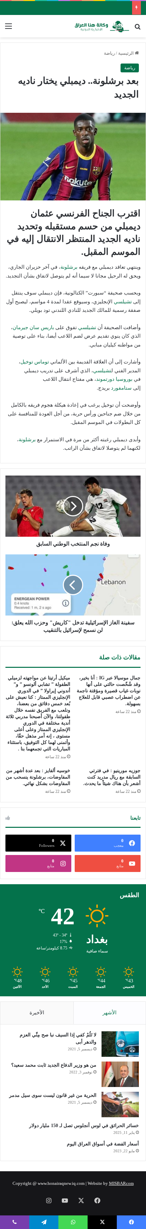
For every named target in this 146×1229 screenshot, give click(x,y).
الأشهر (109, 1012)
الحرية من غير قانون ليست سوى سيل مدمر (52, 1095)
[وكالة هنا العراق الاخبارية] (102, 26)
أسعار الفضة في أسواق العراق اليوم (103, 1143)
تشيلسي (123, 301)
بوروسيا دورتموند (114, 379)
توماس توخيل (34, 361)
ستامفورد (121, 388)
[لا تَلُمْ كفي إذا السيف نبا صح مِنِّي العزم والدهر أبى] (120, 1044)
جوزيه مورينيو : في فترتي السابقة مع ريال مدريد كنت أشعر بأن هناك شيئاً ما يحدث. (112, 777)
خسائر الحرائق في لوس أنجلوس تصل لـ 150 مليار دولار (84, 1125)
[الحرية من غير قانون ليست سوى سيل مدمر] (120, 1104)
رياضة (109, 53)
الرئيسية (126, 53)
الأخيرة (37, 1012)
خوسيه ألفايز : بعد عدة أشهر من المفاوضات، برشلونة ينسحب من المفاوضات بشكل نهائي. (38, 777)
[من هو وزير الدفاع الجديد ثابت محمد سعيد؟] (120, 1074)
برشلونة (68, 267)
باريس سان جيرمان (33, 327)
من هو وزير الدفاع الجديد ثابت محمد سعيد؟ (53, 1065)
